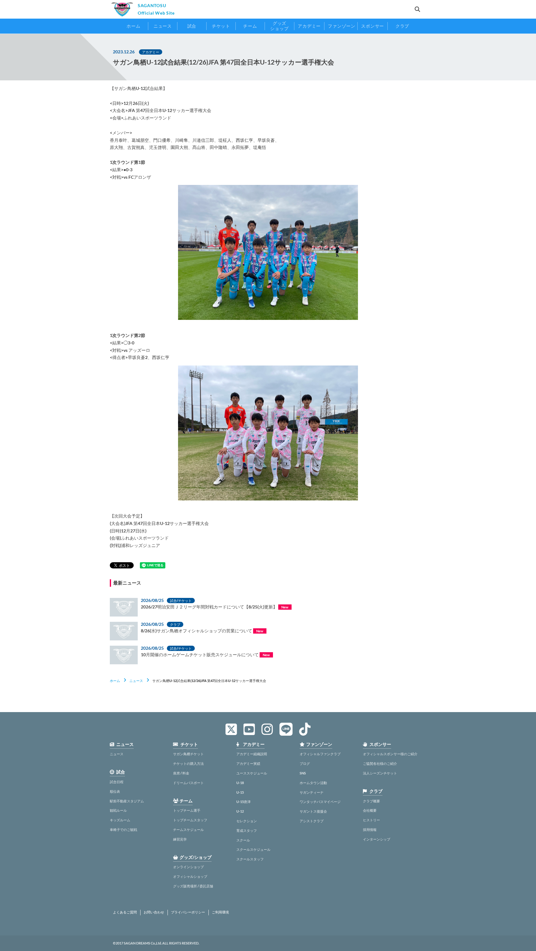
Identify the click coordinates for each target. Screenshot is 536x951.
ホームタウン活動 (313, 783)
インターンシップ (376, 839)
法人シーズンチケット (380, 773)
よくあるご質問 (125, 912)
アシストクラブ (312, 821)
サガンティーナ (312, 792)
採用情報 (370, 830)
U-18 (240, 783)
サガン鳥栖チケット (188, 754)
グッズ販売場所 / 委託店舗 (193, 886)
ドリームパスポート (188, 783)
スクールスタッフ (250, 859)
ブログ (305, 763)
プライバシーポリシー (188, 912)
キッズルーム (120, 820)
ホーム (115, 681)
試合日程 (116, 782)
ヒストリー (371, 820)
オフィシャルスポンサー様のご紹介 (390, 754)
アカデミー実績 (248, 763)
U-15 (240, 792)
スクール (243, 840)
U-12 (240, 811)
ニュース (136, 681)
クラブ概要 (371, 801)
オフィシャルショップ (190, 876)
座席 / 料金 (181, 773)
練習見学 (180, 839)
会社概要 (370, 810)
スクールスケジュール (253, 849)
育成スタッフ (246, 830)
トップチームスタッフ (190, 820)
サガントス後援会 (313, 811)
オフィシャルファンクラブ (320, 754)
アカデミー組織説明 (251, 754)
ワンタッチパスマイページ (320, 802)
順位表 (115, 791)
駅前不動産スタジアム (127, 801)
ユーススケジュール (251, 773)
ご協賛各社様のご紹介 (380, 763)
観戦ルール (118, 810)
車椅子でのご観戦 (123, 830)
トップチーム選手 (186, 810)
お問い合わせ (154, 912)
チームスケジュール (188, 830)
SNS (303, 773)
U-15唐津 (243, 802)
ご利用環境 (220, 912)
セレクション (246, 821)
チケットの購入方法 (188, 763)
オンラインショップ (188, 867)
